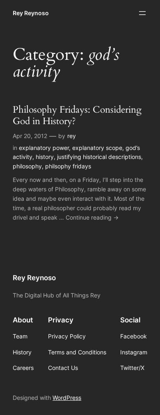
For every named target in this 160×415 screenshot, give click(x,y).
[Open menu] (142, 13)
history (45, 156)
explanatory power (44, 147)
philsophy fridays (68, 166)
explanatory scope (97, 147)
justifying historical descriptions (99, 156)
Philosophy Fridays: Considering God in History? (77, 115)
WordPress (67, 397)
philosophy (27, 166)
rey (71, 135)
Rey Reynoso (31, 12)
